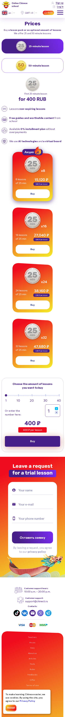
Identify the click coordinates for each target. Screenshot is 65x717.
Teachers (32, 637)
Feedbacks (32, 674)
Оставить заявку (32, 537)
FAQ (32, 648)
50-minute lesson (39, 65)
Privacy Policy (27, 701)
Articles (32, 658)
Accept (11, 707)
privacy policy (37, 551)
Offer (32, 680)
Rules (32, 669)
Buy (32, 193)
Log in (60, 6)
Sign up (59, 2)
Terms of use (32, 685)
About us (32, 653)
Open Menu (60, 13)
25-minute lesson (39, 46)
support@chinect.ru (36, 601)
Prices (32, 642)
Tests (32, 664)
